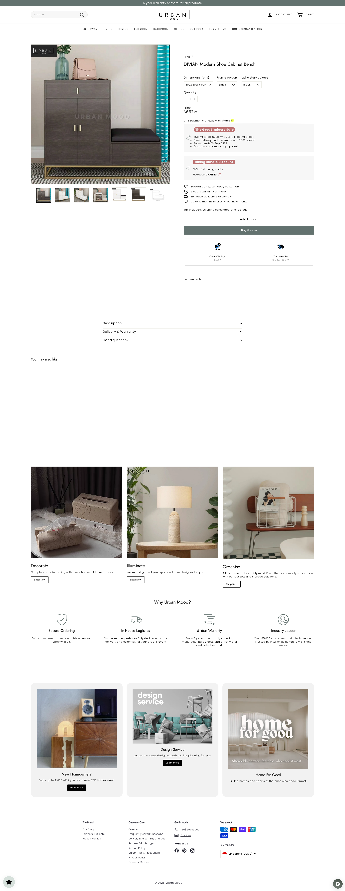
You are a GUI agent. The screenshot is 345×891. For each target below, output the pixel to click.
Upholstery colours (255, 77)
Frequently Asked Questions (146, 834)
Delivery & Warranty (119, 331)
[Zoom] (100, 114)
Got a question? (116, 340)
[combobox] (59, 14)
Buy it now (249, 230)
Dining (123, 29)
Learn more (76, 787)
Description (112, 323)
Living (108, 29)
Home (187, 56)
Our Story (88, 829)
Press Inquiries (92, 838)
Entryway (90, 29)
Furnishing (218, 29)
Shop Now (40, 579)
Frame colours (227, 77)
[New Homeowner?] (77, 728)
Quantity (190, 92)
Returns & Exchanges (142, 843)
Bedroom (141, 29)
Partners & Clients (94, 834)
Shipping (208, 210)
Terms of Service (139, 862)
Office (179, 29)
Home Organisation (247, 29)
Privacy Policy (137, 857)
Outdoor (196, 29)
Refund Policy (137, 848)
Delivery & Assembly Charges (147, 838)
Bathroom (161, 29)
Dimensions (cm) (196, 77)
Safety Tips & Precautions (145, 852)
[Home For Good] (268, 729)
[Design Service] (172, 716)
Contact (134, 829)
